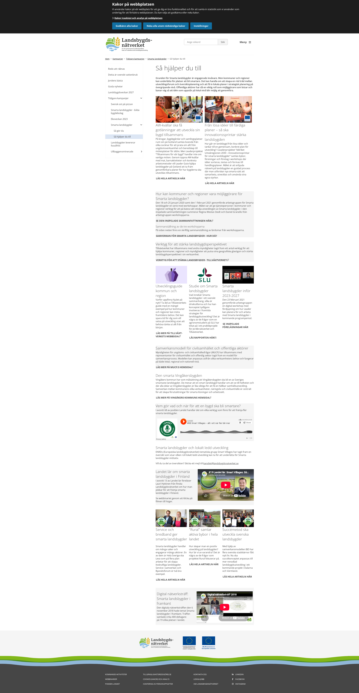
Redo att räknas (116, 68)
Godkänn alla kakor (127, 25)
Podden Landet (112, 684)
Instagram (240, 684)
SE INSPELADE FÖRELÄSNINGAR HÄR (235, 325)
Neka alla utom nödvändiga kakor (166, 25)
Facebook (240, 679)
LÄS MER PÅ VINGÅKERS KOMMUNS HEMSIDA (183, 397)
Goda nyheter (115, 86)
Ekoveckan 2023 (119, 119)
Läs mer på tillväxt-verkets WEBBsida (169, 334)
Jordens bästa (115, 80)
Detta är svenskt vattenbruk (123, 74)
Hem (107, 58)
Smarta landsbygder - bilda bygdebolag (125, 111)
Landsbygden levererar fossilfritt (123, 144)
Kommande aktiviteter (116, 674)
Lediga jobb (199, 679)
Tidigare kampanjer (135, 58)
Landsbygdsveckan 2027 (121, 92)
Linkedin (239, 674)
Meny (245, 42)
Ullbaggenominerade (122, 151)
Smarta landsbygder (157, 58)
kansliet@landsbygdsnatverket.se (221, 463)
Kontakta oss (200, 674)
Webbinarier (111, 679)
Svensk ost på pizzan (122, 104)
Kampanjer (118, 58)
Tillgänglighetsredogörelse (157, 674)
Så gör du (119, 130)
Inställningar (201, 25)
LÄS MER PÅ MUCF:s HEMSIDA (174, 367)
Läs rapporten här (203, 337)
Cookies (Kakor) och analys (156, 679)
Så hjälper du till (122, 136)
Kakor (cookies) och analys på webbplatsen (138, 18)
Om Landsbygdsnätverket (206, 684)
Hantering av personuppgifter (158, 684)
